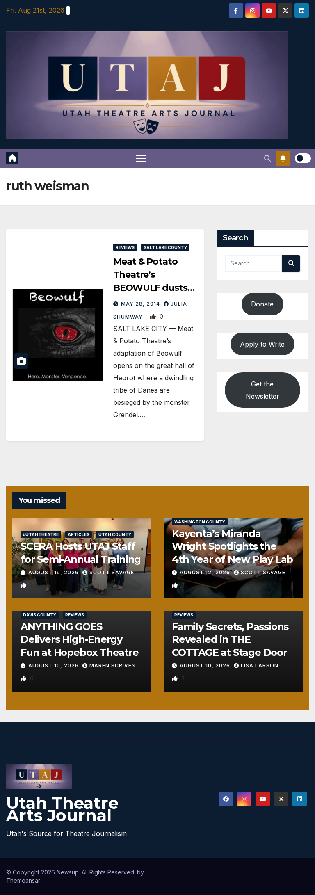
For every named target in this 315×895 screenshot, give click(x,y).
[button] (267, 158)
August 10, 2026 (54, 665)
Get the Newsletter (262, 390)
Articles (78, 534)
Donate (262, 304)
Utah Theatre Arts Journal (62, 809)
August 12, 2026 (206, 572)
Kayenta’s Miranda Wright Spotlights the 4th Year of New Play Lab (232, 546)
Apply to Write (262, 344)
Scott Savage (111, 572)
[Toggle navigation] (141, 158)
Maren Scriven (112, 665)
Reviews (125, 247)
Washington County (199, 521)
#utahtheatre (41, 534)
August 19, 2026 (54, 572)
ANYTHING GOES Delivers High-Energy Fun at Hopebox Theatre (80, 639)
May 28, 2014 (141, 304)
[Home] (12, 158)
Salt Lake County (165, 247)
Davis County (39, 614)
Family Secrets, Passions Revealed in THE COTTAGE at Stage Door (230, 639)
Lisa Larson (259, 665)
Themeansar (23, 880)
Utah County (114, 534)
